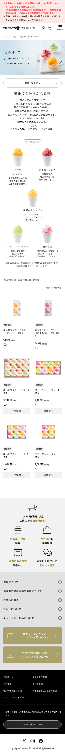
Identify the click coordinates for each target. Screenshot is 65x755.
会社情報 (7, 683)
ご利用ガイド (9, 677)
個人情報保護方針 (11, 690)
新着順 (36, 280)
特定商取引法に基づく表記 (44, 690)
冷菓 (14, 36)
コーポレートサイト (12, 697)
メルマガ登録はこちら (32, 724)
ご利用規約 (37, 683)
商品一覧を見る (32, 82)
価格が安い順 (9, 280)
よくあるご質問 (39, 677)
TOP (5, 36)
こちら (13, 6)
